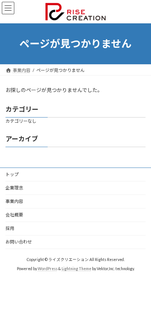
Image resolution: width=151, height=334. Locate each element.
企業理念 (14, 188)
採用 (9, 228)
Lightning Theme (76, 268)
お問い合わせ (18, 242)
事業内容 (14, 201)
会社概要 (14, 215)
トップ (12, 174)
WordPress (48, 268)
